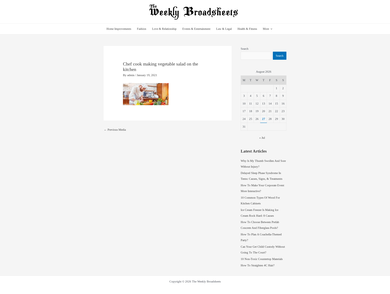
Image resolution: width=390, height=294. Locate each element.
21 (270, 111)
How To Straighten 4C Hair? (257, 265)
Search (244, 48)
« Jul (262, 137)
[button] (270, 29)
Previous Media (115, 129)
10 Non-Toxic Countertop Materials (262, 259)
